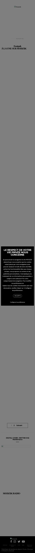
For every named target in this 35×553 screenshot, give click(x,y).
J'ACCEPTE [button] (17, 296)
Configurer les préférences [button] (17, 302)
